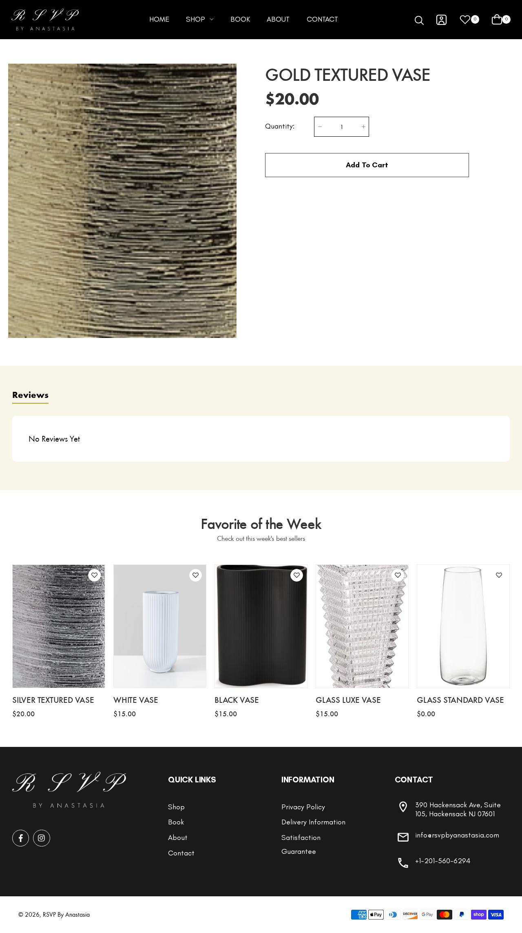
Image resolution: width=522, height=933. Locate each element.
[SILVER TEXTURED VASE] (59, 626)
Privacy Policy (303, 806)
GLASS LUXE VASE (348, 699)
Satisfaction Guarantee (301, 844)
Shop (176, 806)
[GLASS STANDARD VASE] (463, 626)
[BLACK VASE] (261, 626)
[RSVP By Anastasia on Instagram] (41, 838)
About (178, 837)
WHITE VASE (135, 699)
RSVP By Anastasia (66, 914)
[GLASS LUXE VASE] (362, 626)
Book (176, 821)
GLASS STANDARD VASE (460, 699)
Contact (181, 853)
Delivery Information (313, 821)
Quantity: (279, 126)
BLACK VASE (237, 699)
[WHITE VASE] (160, 626)
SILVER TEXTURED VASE (53, 699)
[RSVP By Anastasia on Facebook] (20, 838)
